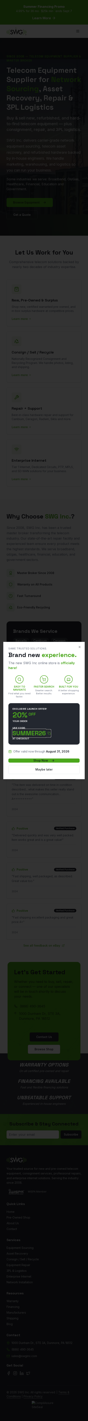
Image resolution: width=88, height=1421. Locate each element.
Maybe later (44, 769)
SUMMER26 (29, 733)
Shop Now (40, 760)
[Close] (79, 647)
